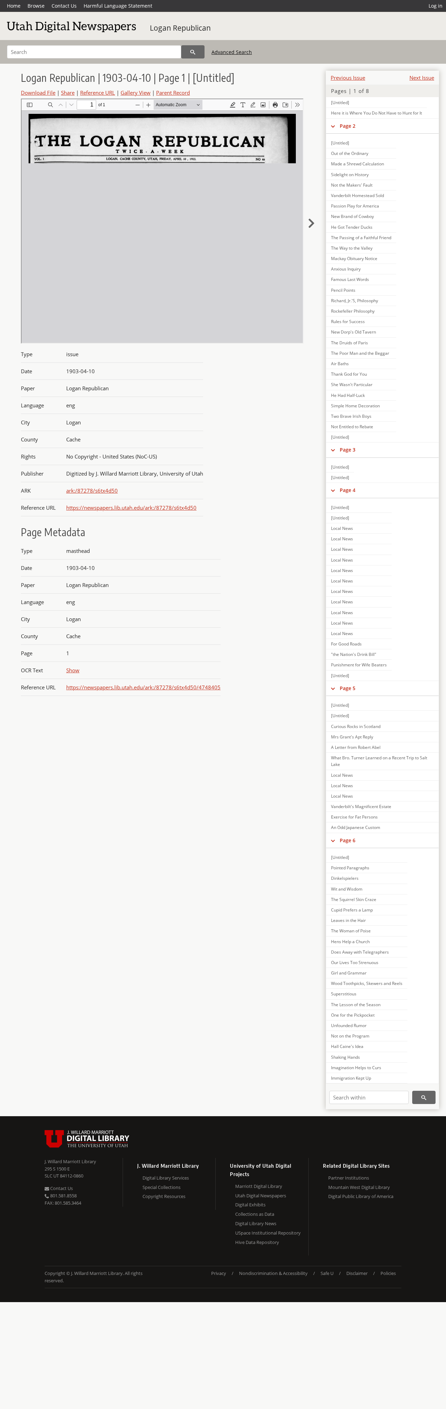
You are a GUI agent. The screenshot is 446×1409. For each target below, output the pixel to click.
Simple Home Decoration (355, 406)
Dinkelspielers (345, 878)
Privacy (218, 1273)
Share (68, 92)
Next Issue (421, 77)
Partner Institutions (348, 1178)
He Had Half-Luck (348, 395)
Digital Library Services (166, 1178)
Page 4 (347, 490)
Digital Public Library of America (360, 1196)
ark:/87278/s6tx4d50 (92, 490)
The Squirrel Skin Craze (353, 899)
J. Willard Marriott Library (70, 1161)
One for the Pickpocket (353, 1015)
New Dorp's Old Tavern (353, 332)
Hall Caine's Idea (347, 1046)
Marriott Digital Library (258, 1186)
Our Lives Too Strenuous (354, 962)
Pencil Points (343, 290)
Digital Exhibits (250, 1204)
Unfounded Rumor (349, 1025)
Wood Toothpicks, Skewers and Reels (366, 983)
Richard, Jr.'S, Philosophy (354, 301)
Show (72, 670)
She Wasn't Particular (351, 385)
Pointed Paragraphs (350, 868)
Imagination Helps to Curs (356, 1068)
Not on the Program (350, 1036)
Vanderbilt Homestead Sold (357, 195)
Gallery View (136, 92)
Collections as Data (254, 1214)
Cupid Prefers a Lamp (352, 910)
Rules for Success (348, 321)
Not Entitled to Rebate (352, 427)
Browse (36, 5)
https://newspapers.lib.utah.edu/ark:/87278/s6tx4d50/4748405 (143, 687)
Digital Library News (255, 1223)
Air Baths (340, 364)
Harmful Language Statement (118, 5)
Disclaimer (357, 1273)
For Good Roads (346, 644)
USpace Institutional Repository (268, 1233)
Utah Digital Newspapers (260, 1195)
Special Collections (161, 1187)
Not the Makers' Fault (351, 185)
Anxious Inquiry (346, 269)
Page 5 (347, 688)
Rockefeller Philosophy (353, 311)
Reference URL (97, 92)
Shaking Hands (345, 1057)
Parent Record (173, 92)
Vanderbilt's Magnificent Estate (361, 806)
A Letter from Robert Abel (355, 747)
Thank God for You (349, 374)
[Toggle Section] (333, 126)
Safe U (327, 1273)
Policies (388, 1273)
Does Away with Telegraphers (360, 952)
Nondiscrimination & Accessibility (273, 1273)
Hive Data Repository (257, 1242)
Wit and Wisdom (346, 889)
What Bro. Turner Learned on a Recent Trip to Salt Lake (379, 761)
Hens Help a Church (350, 942)
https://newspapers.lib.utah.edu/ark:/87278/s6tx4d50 (131, 507)
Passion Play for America (355, 206)
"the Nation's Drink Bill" (353, 654)
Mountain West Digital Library (359, 1187)
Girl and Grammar (349, 973)
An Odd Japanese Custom (355, 827)
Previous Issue (348, 77)
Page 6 (347, 840)
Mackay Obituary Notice (354, 258)
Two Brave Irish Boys (351, 416)
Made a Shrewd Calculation (357, 164)
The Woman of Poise (351, 931)
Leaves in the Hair (348, 920)
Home (14, 5)
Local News (342, 528)
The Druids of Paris (349, 343)
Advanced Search (232, 52)
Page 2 (347, 126)
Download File (38, 92)
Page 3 (347, 449)
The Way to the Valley (351, 248)
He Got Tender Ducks (351, 227)
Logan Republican (180, 28)
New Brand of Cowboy (352, 216)
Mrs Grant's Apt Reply (352, 737)
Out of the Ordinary (349, 153)
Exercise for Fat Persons (354, 817)
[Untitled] (340, 102)
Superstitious (343, 994)
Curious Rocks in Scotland (355, 726)
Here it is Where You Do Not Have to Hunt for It (376, 113)
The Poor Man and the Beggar (360, 353)
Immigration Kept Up (351, 1078)
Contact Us (64, 5)
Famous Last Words (350, 279)
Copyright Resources (164, 1196)
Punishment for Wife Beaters (359, 665)
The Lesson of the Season (355, 1005)
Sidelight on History (350, 175)
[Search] (193, 51)
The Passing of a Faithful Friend (361, 238)
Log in (436, 5)
